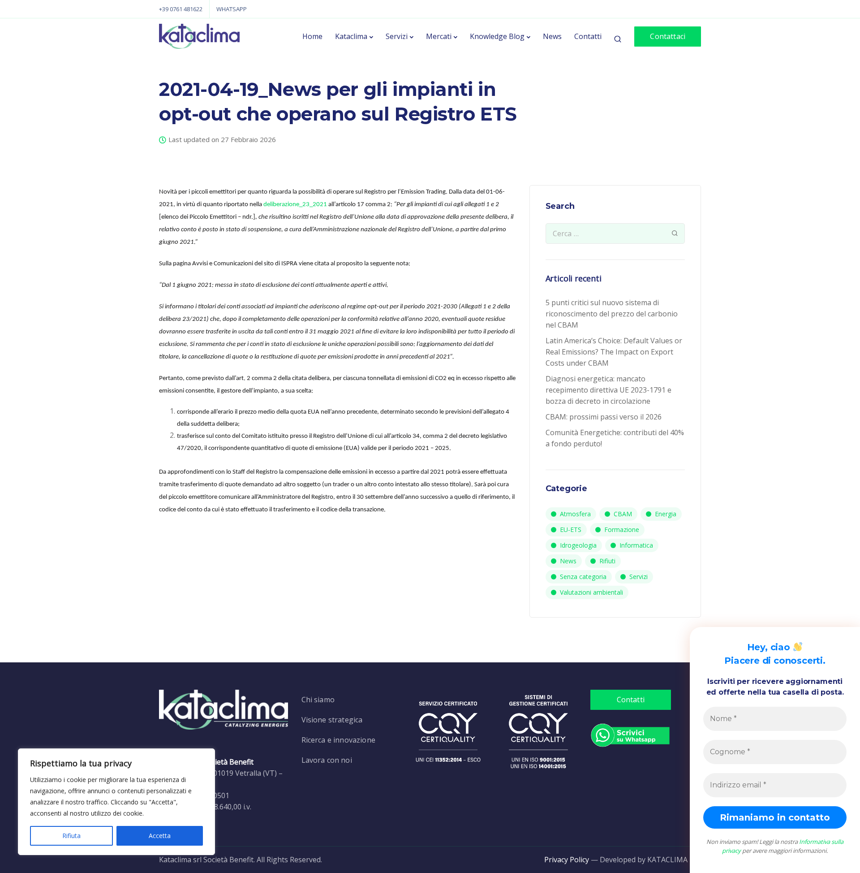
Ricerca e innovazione (338, 740)
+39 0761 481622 (180, 9)
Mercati (439, 36)
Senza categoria (583, 576)
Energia (665, 514)
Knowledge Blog (497, 36)
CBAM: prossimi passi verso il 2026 (604, 417)
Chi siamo (318, 699)
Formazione (621, 529)
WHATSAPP (231, 9)
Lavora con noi (326, 760)
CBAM (623, 514)
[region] (116, 801)
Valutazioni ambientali (591, 592)
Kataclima (351, 36)
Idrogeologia (578, 545)
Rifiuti (607, 561)
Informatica (636, 545)
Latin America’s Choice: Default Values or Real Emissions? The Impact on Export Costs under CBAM (614, 352)
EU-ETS (570, 529)
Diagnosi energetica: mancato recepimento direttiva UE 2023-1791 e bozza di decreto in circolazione (608, 390)
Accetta (160, 835)
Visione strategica (332, 720)
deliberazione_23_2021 (295, 204)
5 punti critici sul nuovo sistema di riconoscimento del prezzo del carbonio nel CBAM (612, 314)
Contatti (588, 36)
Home (312, 36)
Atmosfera (575, 514)
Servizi (397, 36)
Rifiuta (71, 835)
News (552, 36)
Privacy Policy (566, 859)
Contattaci (667, 36)
